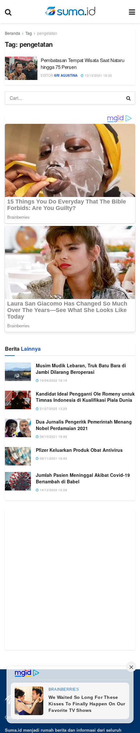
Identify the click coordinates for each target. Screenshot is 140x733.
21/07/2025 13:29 (53, 510)
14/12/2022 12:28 (53, 592)
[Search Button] (128, 97)
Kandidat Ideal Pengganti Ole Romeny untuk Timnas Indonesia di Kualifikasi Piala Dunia (85, 498)
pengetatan (47, 33)
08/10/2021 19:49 (53, 539)
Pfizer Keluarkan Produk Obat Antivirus (79, 552)
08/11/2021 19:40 (53, 560)
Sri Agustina (65, 75)
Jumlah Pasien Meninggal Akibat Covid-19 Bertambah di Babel (83, 580)
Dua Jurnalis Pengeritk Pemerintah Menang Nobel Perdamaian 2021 (84, 527)
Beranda (12, 33)
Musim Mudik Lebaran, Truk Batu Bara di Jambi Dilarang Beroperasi (81, 470)
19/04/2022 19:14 (53, 482)
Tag (28, 33)
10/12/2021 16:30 (98, 75)
